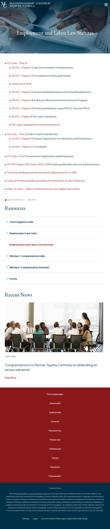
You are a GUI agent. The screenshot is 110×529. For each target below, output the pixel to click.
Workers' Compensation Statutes (29, 267)
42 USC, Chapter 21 (23, 146)
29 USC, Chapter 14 (22, 67)
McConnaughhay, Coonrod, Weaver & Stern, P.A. (33, 493)
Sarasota (55, 467)
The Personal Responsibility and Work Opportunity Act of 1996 (42, 172)
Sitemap (26, 518)
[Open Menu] (106, 5)
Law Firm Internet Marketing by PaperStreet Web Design (64, 518)
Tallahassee (55, 448)
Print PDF (31, 200)
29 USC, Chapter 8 (22, 116)
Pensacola (55, 439)
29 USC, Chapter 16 (22, 91)
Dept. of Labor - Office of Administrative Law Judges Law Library (43, 188)
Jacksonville (55, 412)
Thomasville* (55, 476)
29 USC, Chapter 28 (23, 108)
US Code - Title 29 (17, 63)
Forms (13, 278)
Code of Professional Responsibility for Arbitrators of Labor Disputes (46, 180)
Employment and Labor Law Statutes (32, 244)
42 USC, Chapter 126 (23, 138)
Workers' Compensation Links (27, 255)
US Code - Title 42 (17, 134)
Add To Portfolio (15, 200)
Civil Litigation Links (21, 221)
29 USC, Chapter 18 (22, 100)
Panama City (55, 430)
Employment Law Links (23, 233)
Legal (35, 518)
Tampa (55, 458)
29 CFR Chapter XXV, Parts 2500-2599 (29, 164)
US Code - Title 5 (16, 156)
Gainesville (55, 403)
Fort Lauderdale (55, 394)
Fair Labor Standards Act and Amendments (36, 124)
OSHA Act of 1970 (22, 83)
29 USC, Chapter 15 (22, 75)
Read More (10, 377)
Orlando (55, 421)
